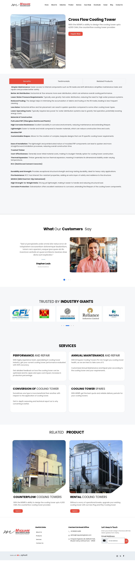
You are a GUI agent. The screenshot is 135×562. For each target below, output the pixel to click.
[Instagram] (117, 555)
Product (71, 5)
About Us (54, 5)
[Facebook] (123, 555)
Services (78, 5)
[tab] (26, 81)
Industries (63, 5)
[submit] (126, 541)
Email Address (108, 536)
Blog (111, 5)
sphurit (24, 555)
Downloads (97, 5)
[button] (64, 280)
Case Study (87, 5)
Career (105, 5)
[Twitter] (120, 555)
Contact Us (119, 5)
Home (46, 5)
